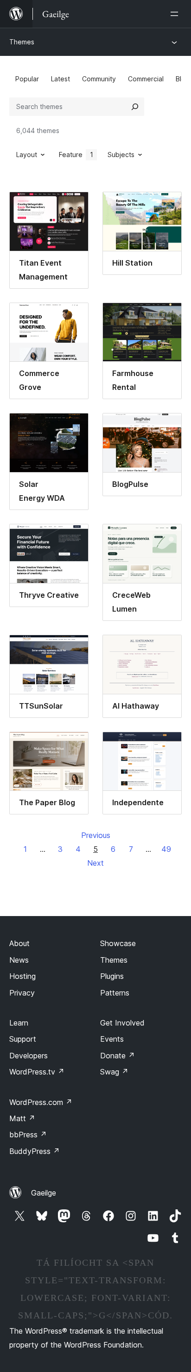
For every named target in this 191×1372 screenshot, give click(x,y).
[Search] (135, 106)
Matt (22, 1118)
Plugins (112, 976)
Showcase (118, 943)
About (19, 943)
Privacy (22, 992)
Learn (18, 1022)
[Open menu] (176, 14)
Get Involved (122, 1022)
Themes (21, 42)
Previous (95, 835)
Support (22, 1039)
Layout (26, 154)
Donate (117, 1055)
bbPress (28, 1134)
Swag (114, 1071)
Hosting (22, 976)
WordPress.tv (36, 1071)
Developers (28, 1055)
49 (166, 849)
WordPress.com (40, 1102)
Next (95, 863)
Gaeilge (43, 1192)
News (19, 960)
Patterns (114, 992)
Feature (76, 154)
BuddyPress (34, 1151)
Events (112, 1039)
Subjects (121, 154)
